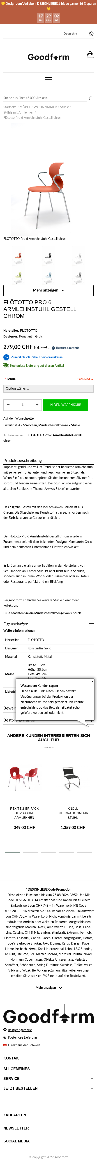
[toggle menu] (48, 79)
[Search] (48, 98)
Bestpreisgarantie (20, 1030)
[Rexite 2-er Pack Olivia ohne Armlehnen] (24, 778)
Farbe (10, 379)
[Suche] (90, 98)
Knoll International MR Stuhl (73, 813)
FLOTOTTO (36, 640)
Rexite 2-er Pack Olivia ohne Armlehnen (24, 813)
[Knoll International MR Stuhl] (72, 778)
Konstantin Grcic (39, 648)
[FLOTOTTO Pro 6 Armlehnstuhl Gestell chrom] (48, 179)
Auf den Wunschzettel (18, 418)
